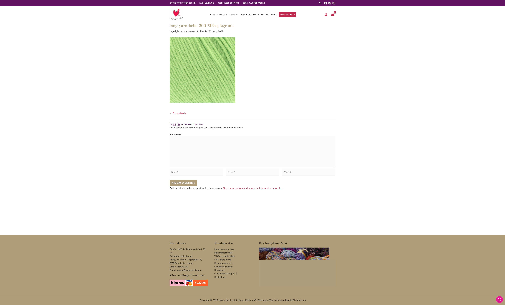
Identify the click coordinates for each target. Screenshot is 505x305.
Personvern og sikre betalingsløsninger (224, 251)
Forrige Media (178, 113)
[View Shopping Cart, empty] (332, 14)
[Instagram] (329, 3)
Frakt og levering (222, 259)
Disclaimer (219, 270)
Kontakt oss (220, 277)
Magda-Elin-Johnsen (295, 300)
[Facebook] (325, 3)
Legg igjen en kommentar (182, 31)
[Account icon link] (326, 14)
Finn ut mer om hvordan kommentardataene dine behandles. (253, 188)
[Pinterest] (333, 3)
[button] (320, 3)
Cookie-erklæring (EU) (225, 273)
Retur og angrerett (223, 263)
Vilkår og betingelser (224, 256)
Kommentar (176, 134)
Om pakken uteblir (223, 266)
